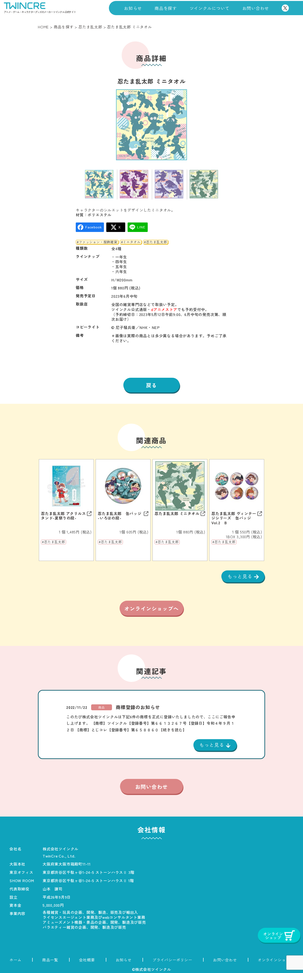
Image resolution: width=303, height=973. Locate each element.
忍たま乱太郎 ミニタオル (177, 513)
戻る (151, 385)
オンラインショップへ (151, 608)
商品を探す (166, 8)
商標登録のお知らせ (138, 707)
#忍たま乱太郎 (155, 242)
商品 (101, 707)
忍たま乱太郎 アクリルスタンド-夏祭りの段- (63, 515)
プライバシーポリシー (172, 960)
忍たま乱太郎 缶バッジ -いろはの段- (120, 515)
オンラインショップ (276, 960)
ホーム (15, 960)
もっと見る (240, 576)
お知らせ (133, 8)
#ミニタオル (131, 242)
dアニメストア (164, 309)
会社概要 (87, 960)
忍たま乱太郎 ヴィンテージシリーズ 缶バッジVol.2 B (233, 518)
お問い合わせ (255, 8)
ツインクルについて (210, 8)
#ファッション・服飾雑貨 (97, 242)
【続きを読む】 (173, 730)
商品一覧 (50, 960)
